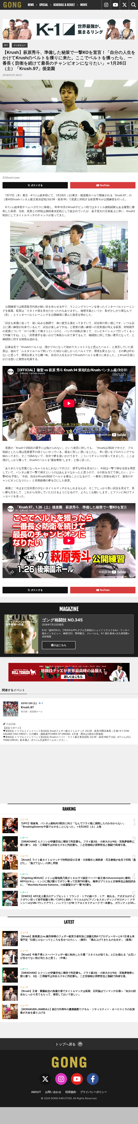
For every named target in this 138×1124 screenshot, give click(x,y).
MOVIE (83, 5)
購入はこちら (58, 645)
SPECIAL (43, 5)
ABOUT (36, 1092)
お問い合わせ (53, 1092)
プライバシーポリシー (93, 1092)
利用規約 (70, 1092)
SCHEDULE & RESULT (64, 5)
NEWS (31, 5)
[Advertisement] (69, 774)
